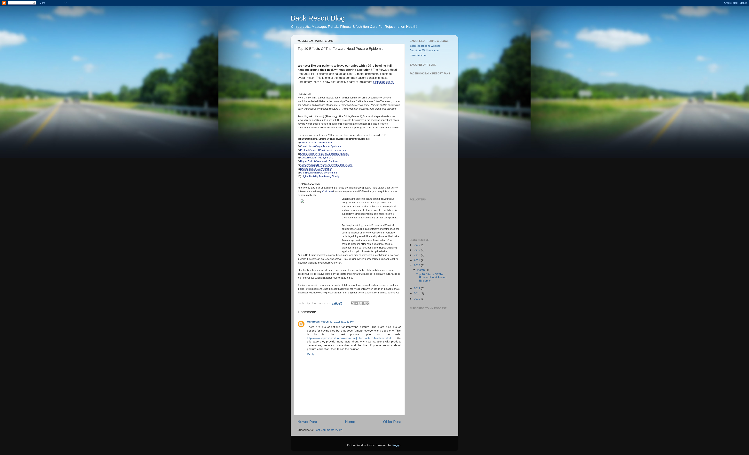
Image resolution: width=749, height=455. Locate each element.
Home (350, 422)
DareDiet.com (418, 55)
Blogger (396, 445)
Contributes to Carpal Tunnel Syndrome (321, 146)
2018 (417, 255)
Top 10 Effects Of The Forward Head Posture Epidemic (431, 277)
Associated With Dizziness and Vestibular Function (326, 165)
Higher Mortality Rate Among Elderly (320, 176)
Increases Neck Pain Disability (316, 142)
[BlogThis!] (356, 303)
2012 (417, 288)
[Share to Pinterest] (367, 303)
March (421, 269)
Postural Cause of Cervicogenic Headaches (323, 150)
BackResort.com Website (425, 45)
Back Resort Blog (318, 18)
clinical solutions (383, 81)
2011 (417, 293)
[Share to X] (360, 303)
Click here (327, 191)
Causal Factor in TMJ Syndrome (316, 157)
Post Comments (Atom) (328, 429)
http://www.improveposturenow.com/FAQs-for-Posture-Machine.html (349, 338)
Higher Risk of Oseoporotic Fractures (319, 161)
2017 (417, 260)
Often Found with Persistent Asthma (318, 172)
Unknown (313, 321)
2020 (417, 244)
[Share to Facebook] (364, 303)
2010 (417, 298)
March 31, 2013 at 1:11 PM (337, 321)
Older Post (392, 422)
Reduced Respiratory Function (316, 169)
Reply (310, 354)
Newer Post (307, 422)
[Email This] (353, 303)
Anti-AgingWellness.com (424, 50)
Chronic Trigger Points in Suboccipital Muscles (324, 154)
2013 (417, 265)
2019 (417, 250)
